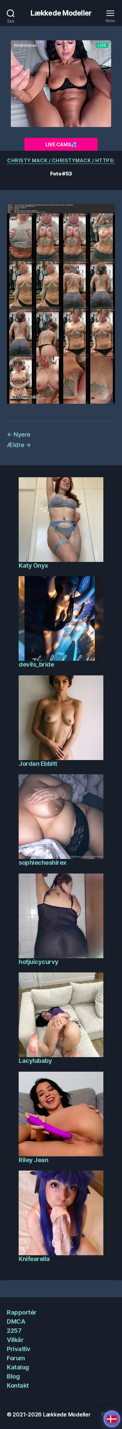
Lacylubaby (35, 1060)
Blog (13, 1376)
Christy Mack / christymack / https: (61, 160)
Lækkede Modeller (61, 13)
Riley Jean (33, 1159)
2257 (14, 1330)
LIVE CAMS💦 (61, 144)
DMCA (16, 1321)
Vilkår (15, 1339)
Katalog (18, 1367)
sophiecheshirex (42, 862)
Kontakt (18, 1385)
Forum (16, 1358)
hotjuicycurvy (39, 961)
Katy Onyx (33, 565)
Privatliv (18, 1348)
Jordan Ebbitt (38, 763)
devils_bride (36, 664)
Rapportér (22, 1312)
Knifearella (34, 1258)
